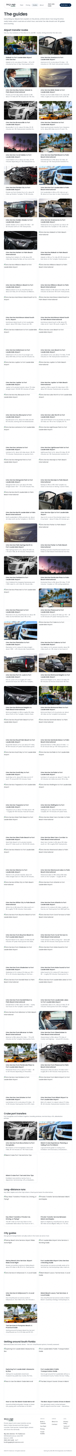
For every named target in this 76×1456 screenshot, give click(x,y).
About (42, 5)
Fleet (21, 5)
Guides (35, 5)
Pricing (28, 5)
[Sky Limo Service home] (11, 5)
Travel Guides (42, 1433)
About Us (55, 1422)
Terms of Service (66, 1427)
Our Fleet (43, 1426)
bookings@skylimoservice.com (14, 1442)
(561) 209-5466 (51, 5)
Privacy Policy (65, 1422)
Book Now (64, 5)
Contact (54, 1424)
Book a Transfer (43, 1422)
